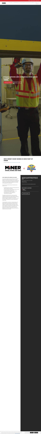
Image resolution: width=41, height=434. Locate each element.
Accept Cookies (36, 432)
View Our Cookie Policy (17, 433)
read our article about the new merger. (15, 162)
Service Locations (10, 2)
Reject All (32, 432)
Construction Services (28, 2)
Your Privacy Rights (27, 432)
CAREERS (29, 0)
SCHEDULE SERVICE (33, 0)
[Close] (40, 432)
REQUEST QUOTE (37, 0)
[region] (20, 432)
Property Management (22, 2)
